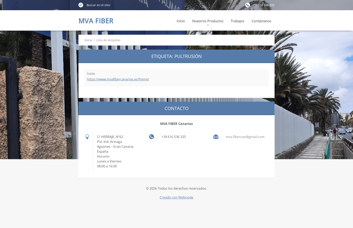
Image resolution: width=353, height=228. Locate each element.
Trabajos (237, 21)
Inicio (181, 21)
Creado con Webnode (176, 197)
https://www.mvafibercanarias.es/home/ (118, 79)
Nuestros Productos (207, 21)
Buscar (80, 5)
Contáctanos (261, 21)
